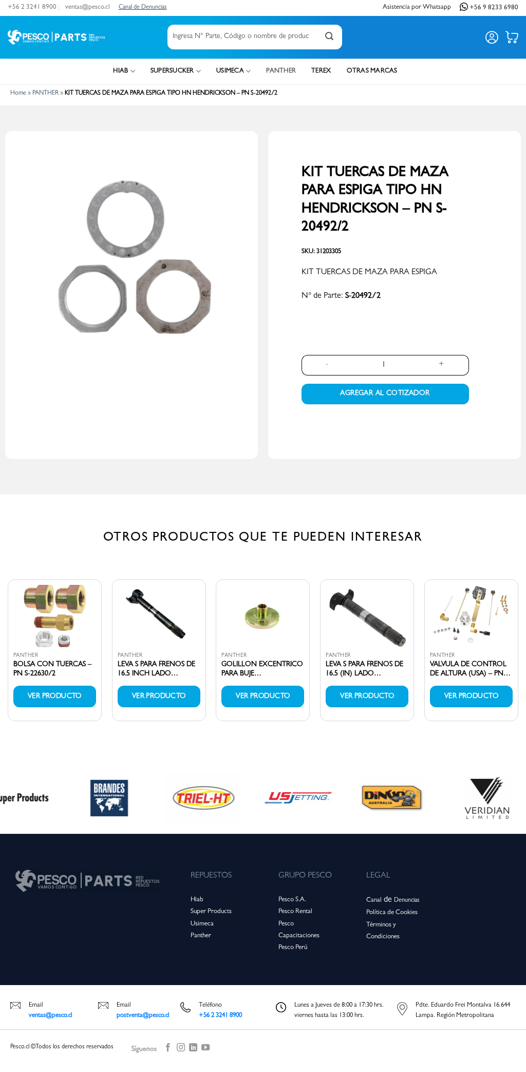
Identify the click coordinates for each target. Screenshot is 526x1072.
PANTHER (281, 71)
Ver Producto (55, 696)
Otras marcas (372, 71)
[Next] (517, 654)
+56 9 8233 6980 (493, 7)
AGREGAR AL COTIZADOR (384, 393)
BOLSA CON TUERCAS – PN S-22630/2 (52, 669)
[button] (491, 37)
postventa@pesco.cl (143, 1015)
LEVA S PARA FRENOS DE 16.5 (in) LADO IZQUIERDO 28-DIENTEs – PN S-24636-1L (366, 669)
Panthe (200, 936)
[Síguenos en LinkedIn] (193, 1049)
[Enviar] (329, 37)
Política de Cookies (392, 912)
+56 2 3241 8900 (32, 7)
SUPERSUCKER (172, 71)
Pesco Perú (292, 947)
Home (18, 94)
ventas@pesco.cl (87, 7)
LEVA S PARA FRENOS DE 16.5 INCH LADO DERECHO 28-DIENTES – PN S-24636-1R (156, 669)
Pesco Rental (295, 911)
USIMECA (230, 71)
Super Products (211, 911)
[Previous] (8, 654)
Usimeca (202, 924)
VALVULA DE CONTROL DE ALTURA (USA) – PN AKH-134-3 (468, 669)
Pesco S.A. (292, 900)
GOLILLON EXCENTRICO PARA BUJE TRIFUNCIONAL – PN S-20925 (262, 669)
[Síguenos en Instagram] (181, 1049)
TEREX (321, 71)
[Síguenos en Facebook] (168, 1049)
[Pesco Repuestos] (56, 37)
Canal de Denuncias (143, 8)
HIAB (120, 71)
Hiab (197, 900)
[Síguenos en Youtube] (205, 1049)
